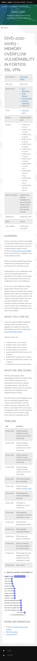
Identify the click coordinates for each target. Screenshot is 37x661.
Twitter (9, 650)
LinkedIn (10, 655)
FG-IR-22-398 (26, 488)
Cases (10, 2)
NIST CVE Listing (12, 632)
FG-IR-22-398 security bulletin (21, 251)
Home (4, 2)
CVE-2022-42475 (11, 634)
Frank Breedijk (26, 98)
